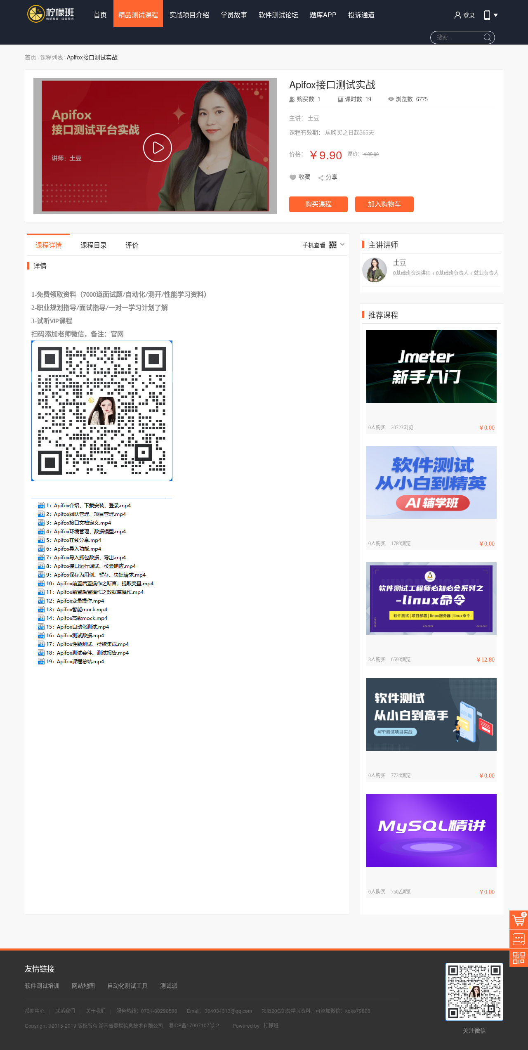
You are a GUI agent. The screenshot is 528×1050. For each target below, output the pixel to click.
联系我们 (65, 1010)
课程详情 (48, 245)
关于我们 (96, 1010)
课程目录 (93, 245)
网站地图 (83, 985)
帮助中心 (35, 1010)
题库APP (323, 14)
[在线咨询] (518, 938)
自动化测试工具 (127, 985)
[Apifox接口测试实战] (157, 148)
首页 (100, 14)
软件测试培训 (42, 985)
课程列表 (51, 57)
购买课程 (318, 204)
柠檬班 (271, 1025)
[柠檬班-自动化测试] (51, 13)
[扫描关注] (518, 957)
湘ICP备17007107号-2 (193, 1025)
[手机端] (490, 11)
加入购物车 (384, 204)
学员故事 (234, 14)
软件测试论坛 (278, 14)
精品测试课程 (138, 14)
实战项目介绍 (189, 14)
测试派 (168, 985)
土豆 (399, 262)
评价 (132, 245)
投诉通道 (361, 14)
